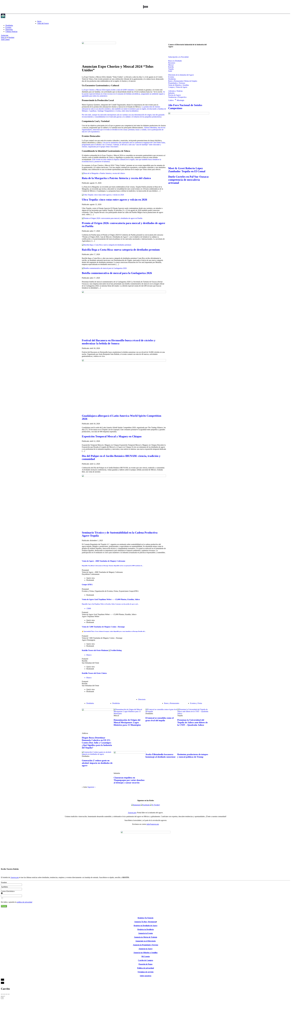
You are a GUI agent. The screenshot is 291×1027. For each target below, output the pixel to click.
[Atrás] (2, 996)
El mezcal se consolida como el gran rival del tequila (160, 719)
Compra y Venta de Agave (177, 87)
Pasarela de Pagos (145, 964)
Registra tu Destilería (145, 929)
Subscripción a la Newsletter (178, 57)
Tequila (171, 69)
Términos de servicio (145, 972)
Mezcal (170, 65)
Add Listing (5, 39)
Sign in (3, 37)
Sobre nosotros (145, 976)
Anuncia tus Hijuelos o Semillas (145, 953)
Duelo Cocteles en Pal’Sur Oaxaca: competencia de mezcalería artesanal (188, 179)
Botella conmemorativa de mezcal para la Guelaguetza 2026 (117, 273)
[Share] (4, 994)
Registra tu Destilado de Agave (145, 926)
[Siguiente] (4, 996)
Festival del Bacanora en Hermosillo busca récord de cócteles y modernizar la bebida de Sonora (118, 342)
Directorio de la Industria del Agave (181, 75)
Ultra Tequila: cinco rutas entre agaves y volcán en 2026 (114, 199)
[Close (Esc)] (2, 994)
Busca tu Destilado (175, 61)
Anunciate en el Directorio (145, 941)
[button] (169, 51)
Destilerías (172, 79)
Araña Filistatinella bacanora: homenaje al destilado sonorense (160, 755)
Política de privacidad (145, 968)
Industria (171, 93)
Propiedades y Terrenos (176, 83)
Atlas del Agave (43, 23)
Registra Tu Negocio (145, 918)
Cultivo (172, 100)
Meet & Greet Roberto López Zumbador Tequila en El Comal (186, 170)
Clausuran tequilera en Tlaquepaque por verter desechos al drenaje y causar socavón (129, 780)
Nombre (4, 882)
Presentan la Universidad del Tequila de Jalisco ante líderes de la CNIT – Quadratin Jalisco (192, 722)
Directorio (9, 29)
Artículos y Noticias (175, 91)
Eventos (8, 27)
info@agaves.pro (153, 824)
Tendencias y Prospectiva (177, 97)
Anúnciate (4, 35)
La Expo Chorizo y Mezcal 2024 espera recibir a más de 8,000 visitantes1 (108, 90)
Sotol (170, 71)
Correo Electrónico (8, 891)
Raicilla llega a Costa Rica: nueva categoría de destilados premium (121, 249)
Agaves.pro (132, 813)
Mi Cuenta (145, 956)
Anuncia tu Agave (145, 949)
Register (11, 37)
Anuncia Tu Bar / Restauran (145, 922)
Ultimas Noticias (11, 31)
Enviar (4, 906)
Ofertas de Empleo (190, 81)
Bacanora (171, 63)
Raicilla (171, 67)
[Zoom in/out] (9, 994)
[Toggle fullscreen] (6, 994)
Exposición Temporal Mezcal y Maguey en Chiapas (112, 436)
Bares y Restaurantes (176, 81)
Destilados (9, 25)
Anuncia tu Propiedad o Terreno (145, 945)
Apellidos (4, 887)
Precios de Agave (174, 95)
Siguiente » (91, 787)
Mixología (180, 100)
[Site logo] (3, 17)
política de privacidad (24, 902)
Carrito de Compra (145, 960)
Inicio (39, 21)
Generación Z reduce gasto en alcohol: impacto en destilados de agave (97, 763)
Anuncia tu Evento (145, 933)
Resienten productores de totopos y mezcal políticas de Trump (192, 755)
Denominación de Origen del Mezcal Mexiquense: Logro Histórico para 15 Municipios (127, 722)
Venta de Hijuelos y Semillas (178, 85)
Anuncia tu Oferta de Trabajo (145, 937)
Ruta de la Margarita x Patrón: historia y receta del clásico (116, 178)
